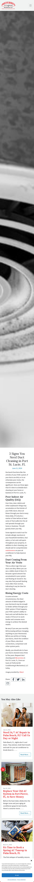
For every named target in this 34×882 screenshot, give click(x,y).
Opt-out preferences (12, 879)
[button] (31, 860)
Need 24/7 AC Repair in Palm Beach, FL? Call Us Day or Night (16, 735)
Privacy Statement (21, 879)
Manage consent (3, 769)
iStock (21, 672)
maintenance (10, 550)
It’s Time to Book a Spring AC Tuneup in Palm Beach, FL (15, 850)
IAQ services (19, 658)
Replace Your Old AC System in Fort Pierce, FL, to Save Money (15, 793)
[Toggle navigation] (30, 5)
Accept (17, 875)
